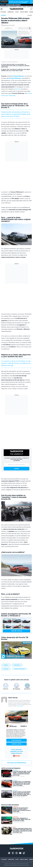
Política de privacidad (24, 863)
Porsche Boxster (19, 76)
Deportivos (17, 665)
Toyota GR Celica (13, 6)
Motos (14, 827)
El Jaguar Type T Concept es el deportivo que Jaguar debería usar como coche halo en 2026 (15, 70)
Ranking (31, 859)
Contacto (6, 863)
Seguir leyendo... (20, 705)
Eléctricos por (9, 4)
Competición (11, 12)
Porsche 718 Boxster (15, 78)
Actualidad (3, 12)
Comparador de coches (16, 751)
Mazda (24, 6)
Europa (19, 6)
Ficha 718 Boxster (16, 740)
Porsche (17, 89)
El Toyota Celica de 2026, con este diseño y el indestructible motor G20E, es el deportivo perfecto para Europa (15, 66)
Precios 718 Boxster (16, 749)
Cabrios (6, 665)
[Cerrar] (30, 31)
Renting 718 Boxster (16, 753)
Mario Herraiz (6, 25)
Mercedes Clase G (4, 6)
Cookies (17, 863)
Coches (16, 12)
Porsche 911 (11, 116)
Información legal (12, 863)
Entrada (3, 15)
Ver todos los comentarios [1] (16, 763)
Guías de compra (24, 12)
